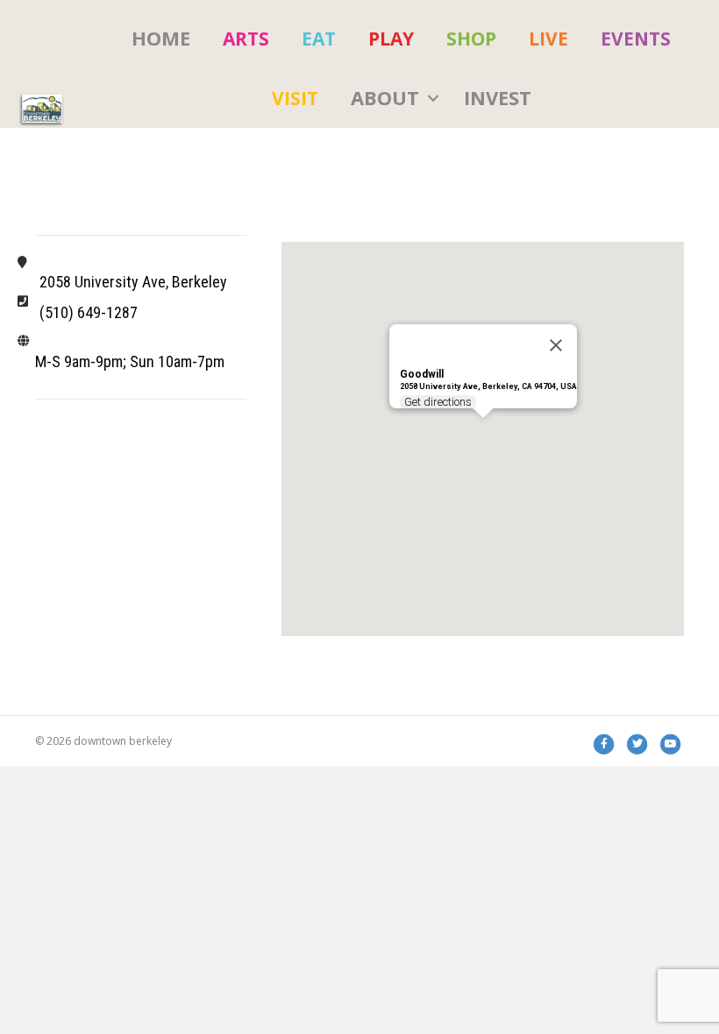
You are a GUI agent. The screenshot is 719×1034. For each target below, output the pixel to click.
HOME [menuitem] (161, 38)
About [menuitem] (385, 97)
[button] (433, 98)
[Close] (556, 345)
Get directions (438, 401)
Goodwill (422, 374)
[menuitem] (246, 38)
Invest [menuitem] (497, 97)
